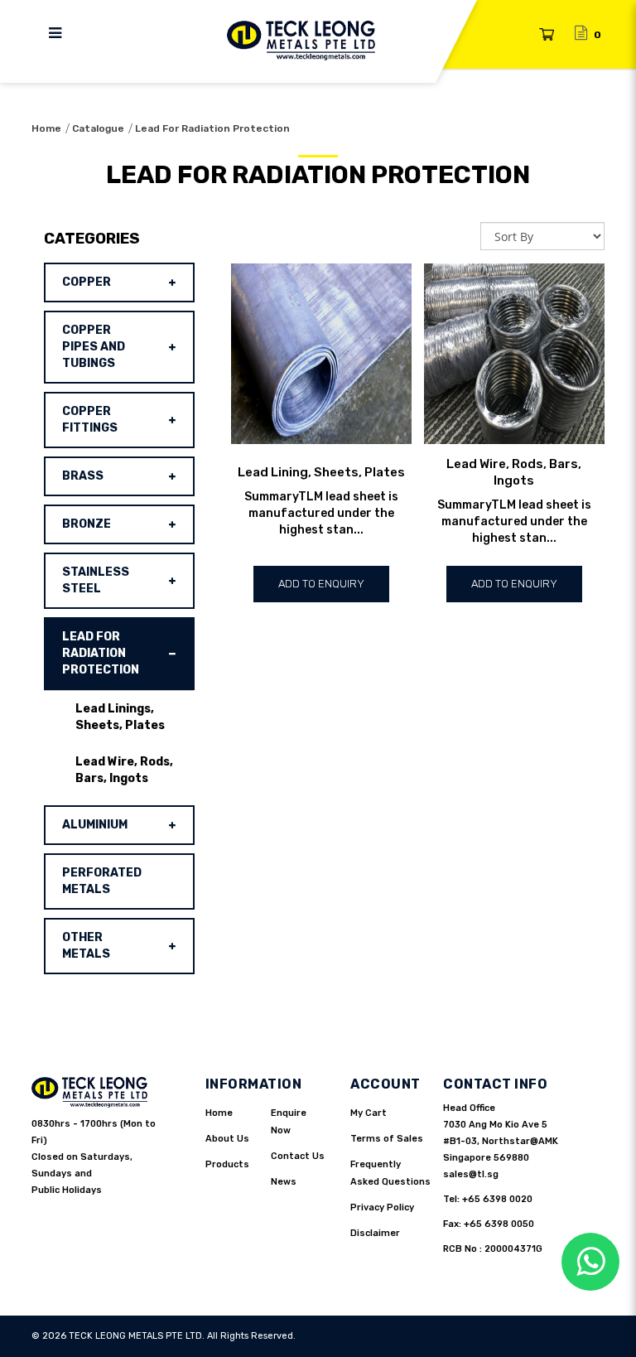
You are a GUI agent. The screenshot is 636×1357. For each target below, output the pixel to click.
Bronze (86, 524)
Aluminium (95, 825)
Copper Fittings (90, 419)
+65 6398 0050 (499, 1224)
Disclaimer (375, 1233)
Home (46, 128)
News (283, 1181)
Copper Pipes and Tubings (93, 346)
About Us (227, 1138)
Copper (86, 282)
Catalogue (98, 128)
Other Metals (86, 945)
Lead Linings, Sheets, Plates (120, 717)
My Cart (368, 1113)
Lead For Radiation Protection (212, 128)
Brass (83, 476)
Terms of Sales (386, 1138)
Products (227, 1164)
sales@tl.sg (471, 1174)
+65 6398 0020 (497, 1199)
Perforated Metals (102, 881)
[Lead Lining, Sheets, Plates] (321, 353)
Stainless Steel (95, 580)
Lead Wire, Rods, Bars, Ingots (124, 770)
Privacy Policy (382, 1207)
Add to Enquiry (321, 583)
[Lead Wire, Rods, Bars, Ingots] (514, 353)
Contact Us (298, 1156)
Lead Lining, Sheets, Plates (321, 472)
